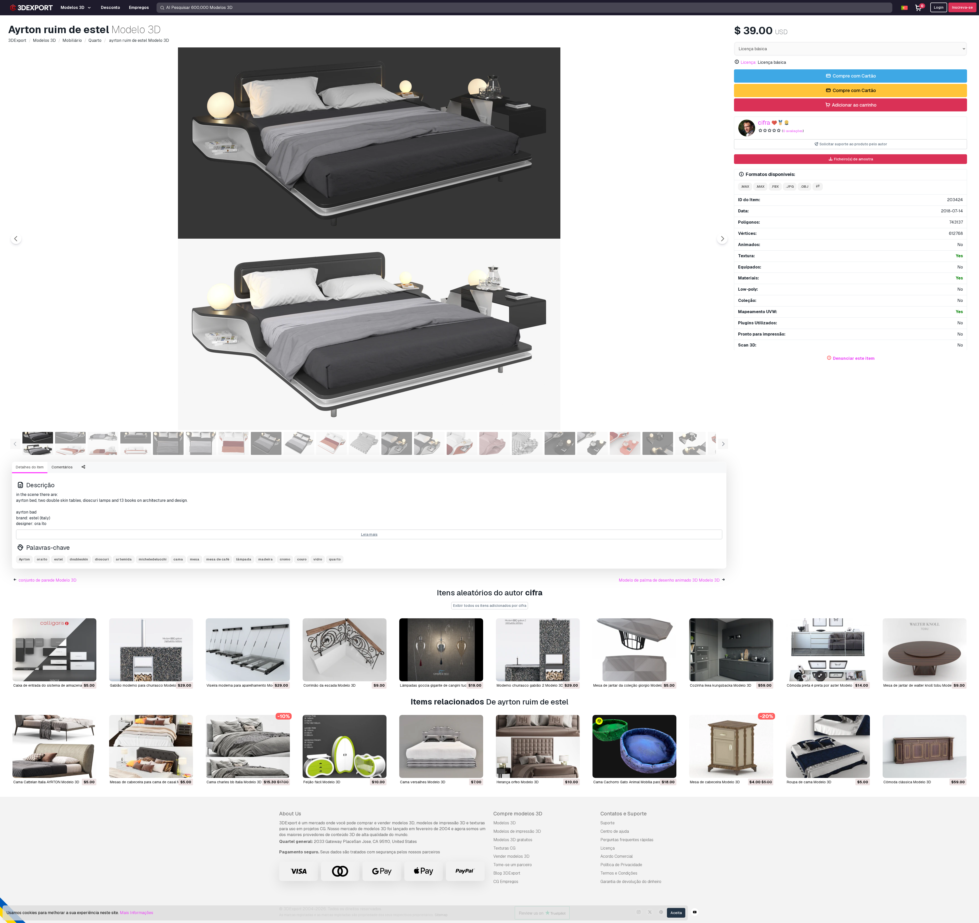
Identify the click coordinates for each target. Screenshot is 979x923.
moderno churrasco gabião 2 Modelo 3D (530, 685)
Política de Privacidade (621, 864)
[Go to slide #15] (494, 443)
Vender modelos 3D (511, 856)
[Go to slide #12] (396, 443)
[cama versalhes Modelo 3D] (441, 746)
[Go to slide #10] (331, 443)
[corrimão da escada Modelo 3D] (345, 649)
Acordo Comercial (616, 856)
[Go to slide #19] (625, 443)
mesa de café (217, 559)
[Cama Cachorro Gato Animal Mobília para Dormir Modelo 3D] (634, 746)
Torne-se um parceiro (512, 864)
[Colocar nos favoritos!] (89, 674)
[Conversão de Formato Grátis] (817, 186)
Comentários (62, 467)
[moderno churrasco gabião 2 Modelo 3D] (538, 649)
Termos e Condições (618, 873)
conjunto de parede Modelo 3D (47, 580)
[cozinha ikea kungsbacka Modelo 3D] (731, 649)
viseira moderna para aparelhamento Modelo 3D (246, 685)
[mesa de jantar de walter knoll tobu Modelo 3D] (925, 649)
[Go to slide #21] (690, 443)
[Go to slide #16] (527, 443)
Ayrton (24, 559)
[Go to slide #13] (429, 443)
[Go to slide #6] (201, 443)
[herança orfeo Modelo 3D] (538, 746)
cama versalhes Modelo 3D (422, 782)
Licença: (749, 62)
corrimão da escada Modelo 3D (329, 685)
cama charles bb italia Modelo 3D (234, 782)
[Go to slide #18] (592, 443)
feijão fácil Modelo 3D (321, 782)
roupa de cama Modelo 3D (809, 782)
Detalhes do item (30, 467)
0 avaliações (793, 131)
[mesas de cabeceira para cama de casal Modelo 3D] (151, 746)
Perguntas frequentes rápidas (626, 839)
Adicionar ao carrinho (854, 105)
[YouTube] (695, 913)
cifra (764, 122)
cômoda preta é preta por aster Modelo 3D (822, 685)
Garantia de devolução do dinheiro (630, 881)
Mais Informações (136, 912)
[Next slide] (722, 238)
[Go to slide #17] (560, 443)
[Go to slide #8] (266, 443)
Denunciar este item (854, 358)
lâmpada (243, 559)
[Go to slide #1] (37, 443)
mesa (194, 559)
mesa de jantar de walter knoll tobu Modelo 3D (921, 685)
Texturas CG (504, 848)
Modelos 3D (504, 823)
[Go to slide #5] (168, 443)
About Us (290, 813)
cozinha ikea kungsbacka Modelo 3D (720, 685)
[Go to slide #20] (657, 443)
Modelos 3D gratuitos (512, 839)
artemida (124, 559)
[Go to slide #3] (103, 443)
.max (745, 186)
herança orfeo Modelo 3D (518, 782)
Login (939, 7)
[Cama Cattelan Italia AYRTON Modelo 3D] (54, 746)
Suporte (607, 823)
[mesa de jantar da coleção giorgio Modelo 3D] (634, 649)
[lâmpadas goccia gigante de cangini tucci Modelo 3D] (441, 649)
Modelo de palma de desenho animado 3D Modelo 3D (669, 580)
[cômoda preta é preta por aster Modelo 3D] (828, 649)
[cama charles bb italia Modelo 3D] (248, 746)
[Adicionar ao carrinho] (78, 674)
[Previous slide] (16, 238)
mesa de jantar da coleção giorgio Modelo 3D (630, 685)
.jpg (790, 186)
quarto (335, 559)
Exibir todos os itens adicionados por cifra (489, 605)
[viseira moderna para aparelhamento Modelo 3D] (248, 649)
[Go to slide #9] (299, 443)
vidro (317, 559)
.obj (804, 186)
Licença (607, 848)
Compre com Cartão (854, 76)
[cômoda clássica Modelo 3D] (925, 746)
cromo (285, 559)
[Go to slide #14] (462, 443)
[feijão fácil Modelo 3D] (345, 746)
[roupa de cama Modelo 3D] (828, 746)
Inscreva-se (962, 7)
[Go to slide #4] (135, 443)
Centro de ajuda (614, 831)
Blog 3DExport (506, 873)
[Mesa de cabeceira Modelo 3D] (731, 746)
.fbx (775, 186)
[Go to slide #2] (70, 443)
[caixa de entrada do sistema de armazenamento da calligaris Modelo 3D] (54, 649)
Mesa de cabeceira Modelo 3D (715, 782)
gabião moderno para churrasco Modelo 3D (146, 685)
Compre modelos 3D (517, 813)
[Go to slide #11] (364, 443)
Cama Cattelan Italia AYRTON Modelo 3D (46, 782)
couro (301, 559)
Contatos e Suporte (623, 813)
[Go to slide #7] (233, 443)
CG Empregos (505, 881)
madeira (265, 559)
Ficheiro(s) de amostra (853, 159)
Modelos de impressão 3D (517, 831)
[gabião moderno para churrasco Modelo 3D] (151, 649)
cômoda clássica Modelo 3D (907, 782)
